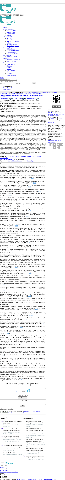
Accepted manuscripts (13, 41)
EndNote (59, 112)
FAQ (8, 72)
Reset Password (7, 89)
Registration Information (13, 59)
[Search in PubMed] (12, 99)
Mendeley (53, 118)
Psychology (30, 161)
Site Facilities (6, 67)
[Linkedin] (61, 144)
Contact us (6, 63)
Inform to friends (11, 75)
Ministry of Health (5, 470)
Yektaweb (2, 467)
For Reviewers (7, 55)
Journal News (10, 35)
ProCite (56, 114)
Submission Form (11, 52)
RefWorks (56, 115)
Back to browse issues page (49, 92)
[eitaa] (58, 147)
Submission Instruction (13, 50)
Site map (9, 69)
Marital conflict (4, 158)
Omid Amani (30, 98)
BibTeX (50, 112)
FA (3, 78)
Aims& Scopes (11, 33)
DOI (35, 167)
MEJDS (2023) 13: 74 (35, 92)
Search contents (11, 70)
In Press (9, 43)
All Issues (9, 38)
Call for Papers (11, 49)
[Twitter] (54, 144)
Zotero (60, 118)
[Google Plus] (54, 147)
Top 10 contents (11, 73)
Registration (6, 58)
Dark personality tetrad (23, 156)
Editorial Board (11, 32)
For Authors (6, 47)
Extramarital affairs (12, 156)
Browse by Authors (12, 44)
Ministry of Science (5, 469)
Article (29, 296)
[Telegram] (58, 144)
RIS (55, 112)
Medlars (50, 114)
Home (5, 27)
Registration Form (11, 61)
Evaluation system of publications (9, 472)
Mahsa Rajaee (17, 98)
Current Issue (10, 39)
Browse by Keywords (13, 46)
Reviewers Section (12, 56)
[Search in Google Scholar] (10, 99)
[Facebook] (51, 144)
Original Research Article (15, 161)
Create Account (7, 87)
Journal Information (8, 29)
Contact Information (12, 64)
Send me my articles (12, 53)
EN (1, 78)
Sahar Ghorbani (4, 98)
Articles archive (7, 36)
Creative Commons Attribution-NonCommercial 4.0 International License (24, 412)
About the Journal (11, 30)
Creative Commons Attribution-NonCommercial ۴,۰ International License (35, 479)
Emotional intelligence (36, 156)
